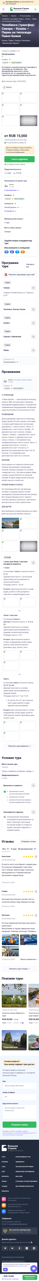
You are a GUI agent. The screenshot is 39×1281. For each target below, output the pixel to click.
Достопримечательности (25, 1186)
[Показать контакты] (35, 9)
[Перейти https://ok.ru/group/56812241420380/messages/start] (23, 251)
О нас (4, 1166)
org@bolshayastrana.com (18, 1224)
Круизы (14, 16)
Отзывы (4, 1186)
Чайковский (7, 43)
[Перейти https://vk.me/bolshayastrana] (6, 251)
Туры (3, 1157)
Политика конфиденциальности (13, 1261)
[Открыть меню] (3, 9)
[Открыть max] (34, 1248)
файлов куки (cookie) (21, 1266)
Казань (5, 40)
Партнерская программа (24, 1166)
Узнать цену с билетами (11, 1279)
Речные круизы (25, 16)
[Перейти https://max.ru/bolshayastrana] (12, 251)
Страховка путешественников (26, 1181)
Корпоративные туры (23, 1157)
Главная (5, 16)
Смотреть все (30, 265)
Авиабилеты (20, 1161)
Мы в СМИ (19, 1176)
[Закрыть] (33, 288)
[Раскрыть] (33, 309)
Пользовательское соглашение (13, 1257)
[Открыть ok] (19, 1248)
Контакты (5, 1176)
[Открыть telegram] (5, 1248)
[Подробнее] (19, 51)
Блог (3, 1171)
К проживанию (10, 190)
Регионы (5, 1161)
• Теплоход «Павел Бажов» (22, 380)
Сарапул (15, 43)
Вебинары (5, 1191)
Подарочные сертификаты (25, 1171)
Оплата (4, 1181)
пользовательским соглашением (13, 1135)
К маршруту (9, 211)
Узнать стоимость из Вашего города (17, 771)
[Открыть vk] (12, 1248)
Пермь (11, 40)
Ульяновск (25, 40)
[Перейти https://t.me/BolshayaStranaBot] (17, 251)
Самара (17, 40)
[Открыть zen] (26, 1248)
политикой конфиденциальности (25, 1133)
